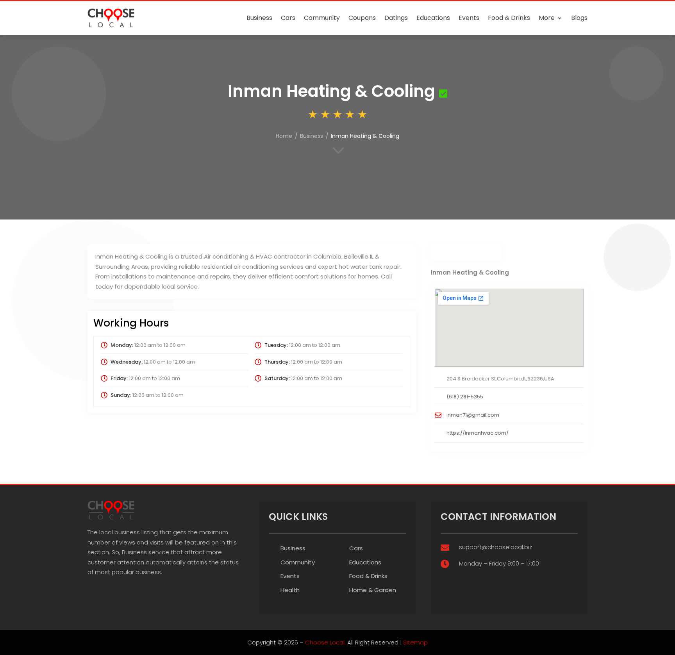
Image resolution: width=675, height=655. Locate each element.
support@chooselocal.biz (495, 547)
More (547, 17)
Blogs (579, 17)
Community (322, 17)
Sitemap (415, 642)
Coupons (362, 17)
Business (259, 17)
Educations (433, 17)
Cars (288, 17)
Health (290, 590)
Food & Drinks (509, 17)
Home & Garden (372, 590)
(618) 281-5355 (464, 396)
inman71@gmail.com (472, 415)
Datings (396, 17)
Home (284, 136)
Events (469, 17)
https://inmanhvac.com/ (477, 433)
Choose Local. (325, 642)
